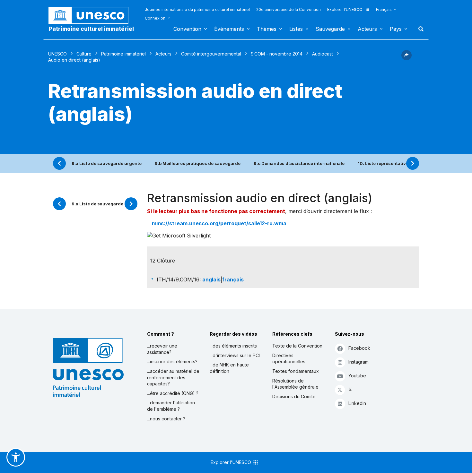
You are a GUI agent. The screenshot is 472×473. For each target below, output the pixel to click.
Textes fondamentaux (295, 371)
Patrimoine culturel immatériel (91, 29)
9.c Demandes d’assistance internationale (299, 163)
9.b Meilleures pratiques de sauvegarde (197, 163)
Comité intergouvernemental (211, 53)
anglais (211, 279)
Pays (396, 29)
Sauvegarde (330, 29)
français (233, 279)
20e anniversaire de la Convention (288, 9)
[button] (406, 58)
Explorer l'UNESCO (345, 9)
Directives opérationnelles (288, 359)
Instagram (358, 362)
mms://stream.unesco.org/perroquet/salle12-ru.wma (219, 223)
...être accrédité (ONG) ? (172, 393)
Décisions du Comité (294, 396)
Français (384, 9)
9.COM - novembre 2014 (276, 53)
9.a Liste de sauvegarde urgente (107, 163)
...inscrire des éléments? (172, 361)
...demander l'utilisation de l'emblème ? (171, 406)
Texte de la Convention (297, 345)
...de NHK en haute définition (229, 368)
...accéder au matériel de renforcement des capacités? (173, 377)
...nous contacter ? (166, 418)
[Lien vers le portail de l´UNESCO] (91, 15)
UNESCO (57, 53)
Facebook (359, 348)
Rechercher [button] (419, 28)
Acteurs (367, 29)
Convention (187, 29)
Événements (229, 29)
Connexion (155, 18)
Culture (84, 53)
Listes (296, 29)
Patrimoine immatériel (123, 53)
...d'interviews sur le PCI (235, 355)
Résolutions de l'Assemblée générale (295, 384)
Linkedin (357, 403)
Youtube (357, 375)
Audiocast (322, 53)
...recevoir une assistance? (162, 349)
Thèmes (266, 29)
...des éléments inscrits (233, 345)
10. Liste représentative (383, 163)
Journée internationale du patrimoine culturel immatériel (197, 9)
